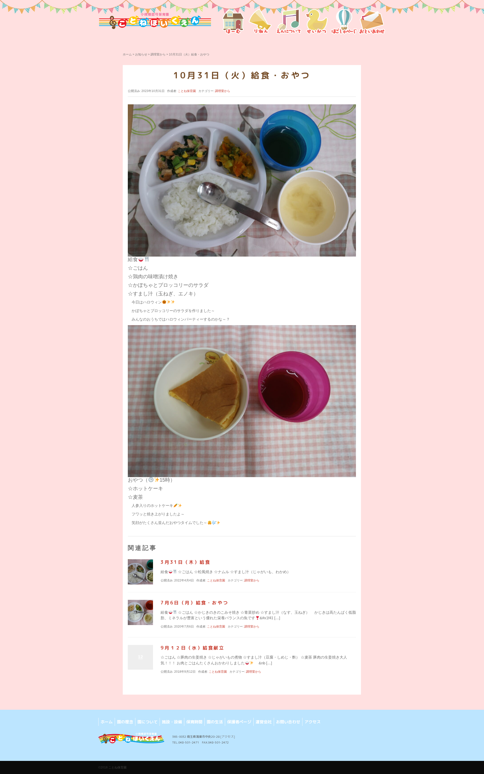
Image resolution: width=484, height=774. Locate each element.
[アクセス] (227, 736)
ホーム (127, 54)
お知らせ (141, 54)
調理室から (158, 54)
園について (147, 722)
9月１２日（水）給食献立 (192, 648)
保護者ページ (239, 722)
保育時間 (194, 722)
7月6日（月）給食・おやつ (194, 603)
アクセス (313, 722)
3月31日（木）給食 (185, 562)
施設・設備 (172, 722)
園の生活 (215, 722)
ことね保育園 (117, 767)
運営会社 (264, 722)
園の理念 (125, 722)
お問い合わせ (288, 722)
